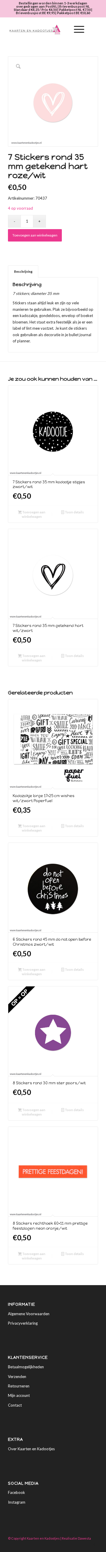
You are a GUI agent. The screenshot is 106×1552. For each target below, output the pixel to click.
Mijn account (19, 1395)
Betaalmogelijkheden (26, 1366)
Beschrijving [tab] (23, 271)
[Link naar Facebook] (84, 1544)
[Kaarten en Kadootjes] (44, 29)
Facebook (16, 1492)
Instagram (16, 1502)
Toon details (74, 512)
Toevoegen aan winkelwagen (34, 235)
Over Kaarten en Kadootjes (31, 1448)
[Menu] (76, 29)
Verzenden (17, 1376)
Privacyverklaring (23, 1323)
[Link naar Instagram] (93, 1544)
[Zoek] (62, 29)
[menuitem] (62, 29)
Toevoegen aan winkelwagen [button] (33, 514)
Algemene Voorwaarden (28, 1313)
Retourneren (18, 1386)
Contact (15, 1405)
